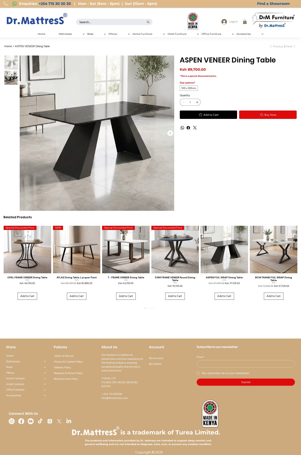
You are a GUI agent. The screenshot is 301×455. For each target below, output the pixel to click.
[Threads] (50, 421)
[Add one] (197, 102)
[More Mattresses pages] (83, 34)
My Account (156, 358)
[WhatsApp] (182, 127)
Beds (9, 367)
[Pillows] (45, 373)
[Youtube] (31, 421)
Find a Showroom (273, 3)
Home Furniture (15, 378)
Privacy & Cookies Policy (68, 361)
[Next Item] (170, 133)
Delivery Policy (62, 367)
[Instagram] (12, 421)
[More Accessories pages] (262, 34)
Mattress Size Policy (66, 379)
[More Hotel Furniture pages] (198, 34)
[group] (150, 264)
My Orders (155, 364)
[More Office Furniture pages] (233, 34)
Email (200, 357)
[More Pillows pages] (129, 34)
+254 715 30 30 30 (55, 3)
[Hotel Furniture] (45, 384)
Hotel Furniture (15, 384)
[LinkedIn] (69, 421)
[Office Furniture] (45, 390)
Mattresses (13, 361)
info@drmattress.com (114, 398)
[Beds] (45, 367)
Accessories (13, 395)
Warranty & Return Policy (68, 373)
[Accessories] (45, 395)
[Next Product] (295, 249)
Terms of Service (64, 356)
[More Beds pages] (105, 34)
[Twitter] (195, 127)
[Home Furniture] (45, 378)
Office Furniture (15, 389)
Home (10, 355)
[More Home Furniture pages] (164, 34)
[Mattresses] (45, 361)
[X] (59, 421)
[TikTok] (40, 421)
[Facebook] (188, 127)
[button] (245, 21)
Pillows (10, 372)
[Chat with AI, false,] (293, 448)
